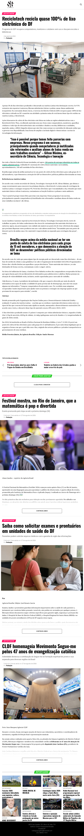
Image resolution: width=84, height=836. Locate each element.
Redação (9, 38)
